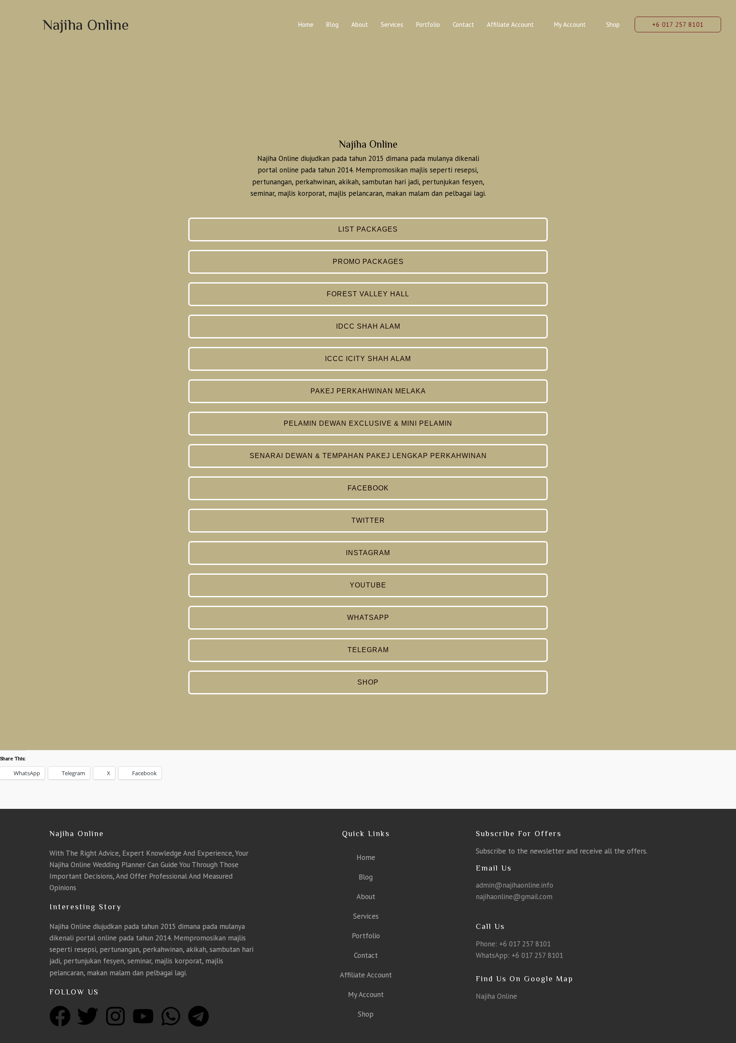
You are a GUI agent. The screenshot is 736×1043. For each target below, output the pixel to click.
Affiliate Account (510, 24)
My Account (570, 24)
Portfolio (428, 24)
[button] (678, 24)
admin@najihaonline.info (514, 885)
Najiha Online (86, 24)
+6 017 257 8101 (525, 943)
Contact (463, 24)
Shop (613, 24)
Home (305, 24)
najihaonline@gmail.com (514, 896)
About (359, 24)
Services (392, 24)
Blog (332, 24)
